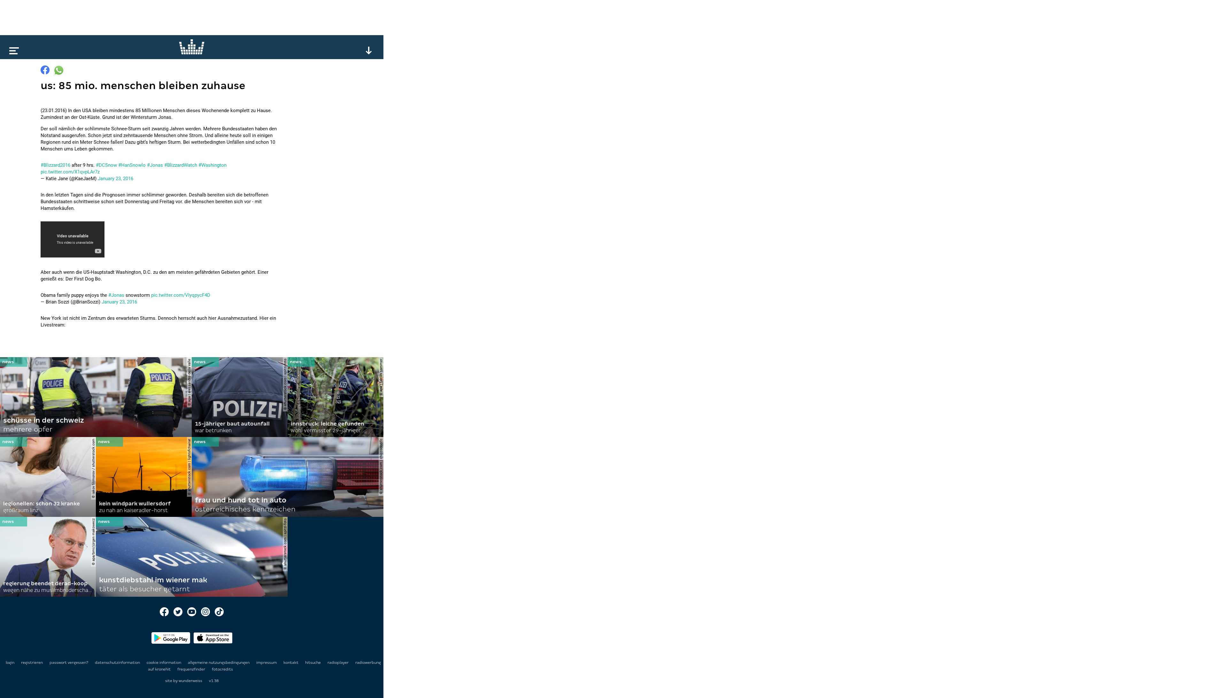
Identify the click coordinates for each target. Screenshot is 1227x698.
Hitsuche (313, 662)
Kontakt (291, 662)
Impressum (267, 662)
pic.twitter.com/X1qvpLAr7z (70, 172)
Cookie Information (164, 662)
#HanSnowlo (132, 165)
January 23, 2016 (115, 178)
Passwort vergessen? (69, 662)
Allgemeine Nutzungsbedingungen (219, 662)
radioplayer (339, 662)
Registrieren (32, 662)
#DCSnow (106, 165)
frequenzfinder (191, 669)
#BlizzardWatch (180, 165)
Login (10, 662)
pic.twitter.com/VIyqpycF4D (180, 295)
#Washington (212, 165)
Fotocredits (222, 669)
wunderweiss (190, 681)
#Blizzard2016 (55, 165)
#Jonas (155, 165)
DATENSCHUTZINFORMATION (118, 662)
